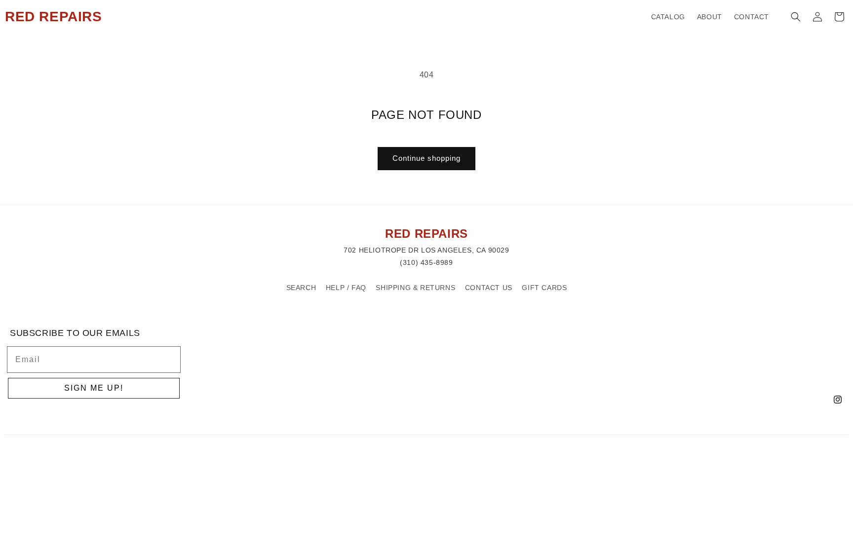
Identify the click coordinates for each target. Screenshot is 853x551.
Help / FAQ (346, 288)
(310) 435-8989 (426, 262)
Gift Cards (544, 288)
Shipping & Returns (415, 288)
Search (301, 288)
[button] (796, 17)
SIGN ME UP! (93, 388)
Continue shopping (426, 158)
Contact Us (488, 288)
